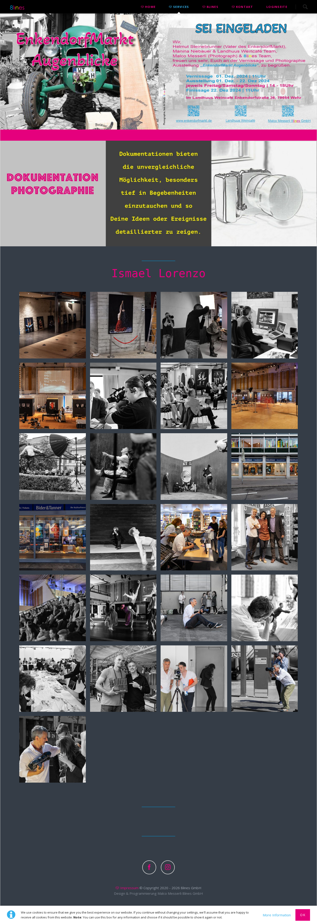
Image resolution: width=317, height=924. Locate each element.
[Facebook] (149, 867)
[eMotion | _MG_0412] (123, 466)
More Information (277, 915)
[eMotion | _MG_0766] (52, 608)
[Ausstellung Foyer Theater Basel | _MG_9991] (264, 396)
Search (305, 6)
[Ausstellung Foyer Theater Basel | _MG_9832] (52, 396)
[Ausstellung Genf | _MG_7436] (123, 325)
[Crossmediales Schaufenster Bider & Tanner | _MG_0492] (52, 537)
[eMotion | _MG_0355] (52, 466)
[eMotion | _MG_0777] (123, 608)
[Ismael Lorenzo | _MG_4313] (194, 325)
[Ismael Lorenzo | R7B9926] (264, 325)
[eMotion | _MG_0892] (194, 608)
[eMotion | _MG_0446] (194, 466)
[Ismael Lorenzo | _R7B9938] (52, 749)
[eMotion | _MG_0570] (123, 537)
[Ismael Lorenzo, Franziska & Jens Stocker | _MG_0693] (264, 537)
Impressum (129, 887)
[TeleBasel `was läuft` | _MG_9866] (123, 396)
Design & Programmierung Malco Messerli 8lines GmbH (158, 893)
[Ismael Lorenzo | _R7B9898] (194, 678)
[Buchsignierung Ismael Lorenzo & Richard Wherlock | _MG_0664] (194, 537)
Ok (302, 915)
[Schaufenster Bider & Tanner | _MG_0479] (264, 466)
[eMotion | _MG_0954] (264, 608)
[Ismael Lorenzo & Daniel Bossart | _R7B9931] (264, 678)
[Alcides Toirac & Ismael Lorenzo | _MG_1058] (123, 678)
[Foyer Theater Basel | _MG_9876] (194, 396)
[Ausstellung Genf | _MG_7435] (52, 325)
